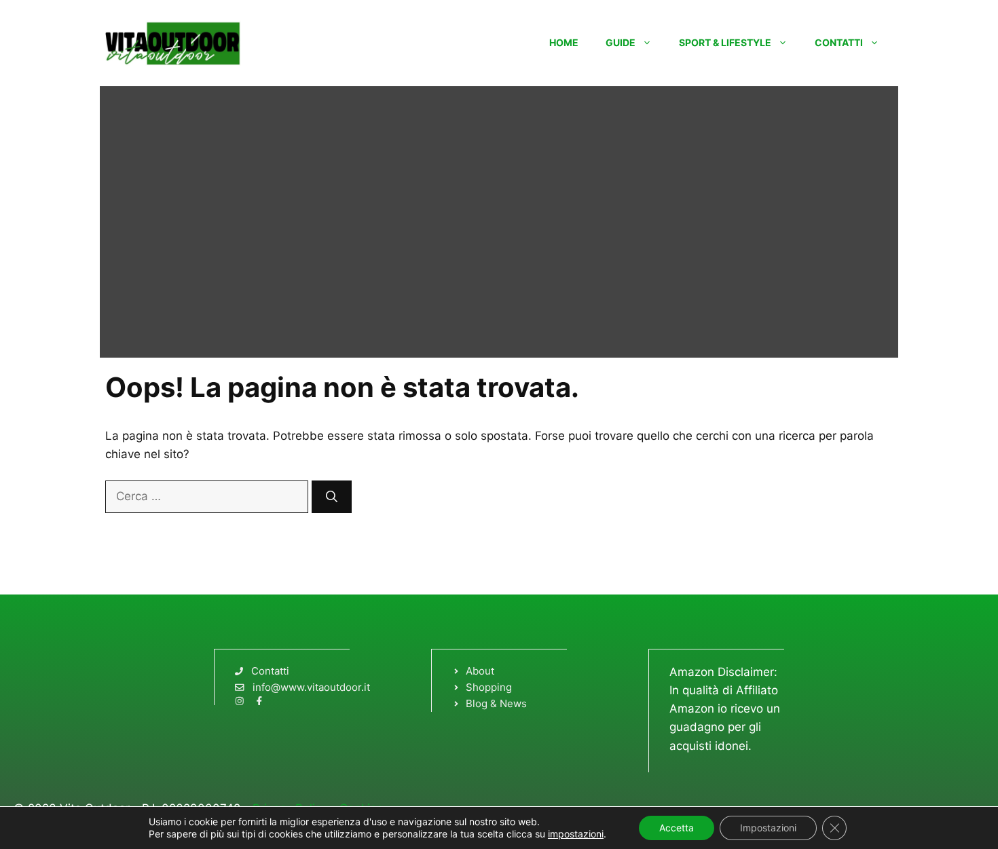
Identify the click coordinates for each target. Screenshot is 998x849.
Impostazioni (768, 827)
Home (563, 42)
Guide (620, 42)
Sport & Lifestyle (725, 42)
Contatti (839, 42)
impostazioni (576, 833)
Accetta (676, 827)
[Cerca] (332, 496)
